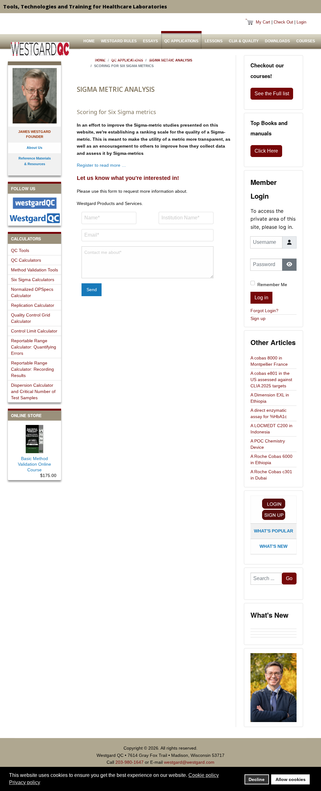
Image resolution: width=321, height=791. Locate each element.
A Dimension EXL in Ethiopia (269, 398)
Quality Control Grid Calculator (30, 318)
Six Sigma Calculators (32, 279)
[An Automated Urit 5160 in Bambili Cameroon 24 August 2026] (273, 627)
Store (89, 59)
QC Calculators (26, 260)
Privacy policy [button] (24, 782)
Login (301, 22)
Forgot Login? (264, 310)
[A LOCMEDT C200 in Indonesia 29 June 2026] (273, 638)
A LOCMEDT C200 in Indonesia (271, 428)
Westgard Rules (119, 41)
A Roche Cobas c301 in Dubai (271, 474)
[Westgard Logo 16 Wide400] (40, 49)
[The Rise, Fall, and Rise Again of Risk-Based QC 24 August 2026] (273, 630)
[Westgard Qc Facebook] (34, 203)
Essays (150, 41)
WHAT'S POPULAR (273, 530)
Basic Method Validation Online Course (34, 464)
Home (89, 41)
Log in (261, 297)
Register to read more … (101, 165)
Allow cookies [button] (291, 779)
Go (289, 578)
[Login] (274, 503)
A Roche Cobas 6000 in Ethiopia (271, 459)
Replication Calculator (32, 305)
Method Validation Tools (34, 269)
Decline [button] (257, 779)
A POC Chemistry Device (267, 444)
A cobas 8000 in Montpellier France (269, 361)
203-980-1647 (129, 762)
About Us (143, 59)
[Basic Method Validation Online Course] (34, 437)
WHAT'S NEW (273, 546)
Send (92, 289)
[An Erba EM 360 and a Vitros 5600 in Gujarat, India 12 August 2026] (273, 633)
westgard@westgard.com (189, 762)
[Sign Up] (274, 514)
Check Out (283, 22)
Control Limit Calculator (34, 330)
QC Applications (181, 41)
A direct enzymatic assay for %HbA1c (268, 413)
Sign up (258, 318)
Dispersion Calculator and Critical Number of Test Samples (33, 391)
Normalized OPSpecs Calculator (32, 292)
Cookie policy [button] (203, 775)
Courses (305, 41)
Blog (165, 59)
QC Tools (20, 250)
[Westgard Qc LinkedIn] (34, 218)
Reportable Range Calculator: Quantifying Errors (33, 347)
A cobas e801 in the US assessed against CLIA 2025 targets (271, 379)
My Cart (263, 22)
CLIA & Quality (244, 41)
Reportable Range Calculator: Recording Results (32, 369)
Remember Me (272, 284)
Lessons (214, 41)
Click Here (266, 151)
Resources (115, 59)
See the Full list (272, 93)
